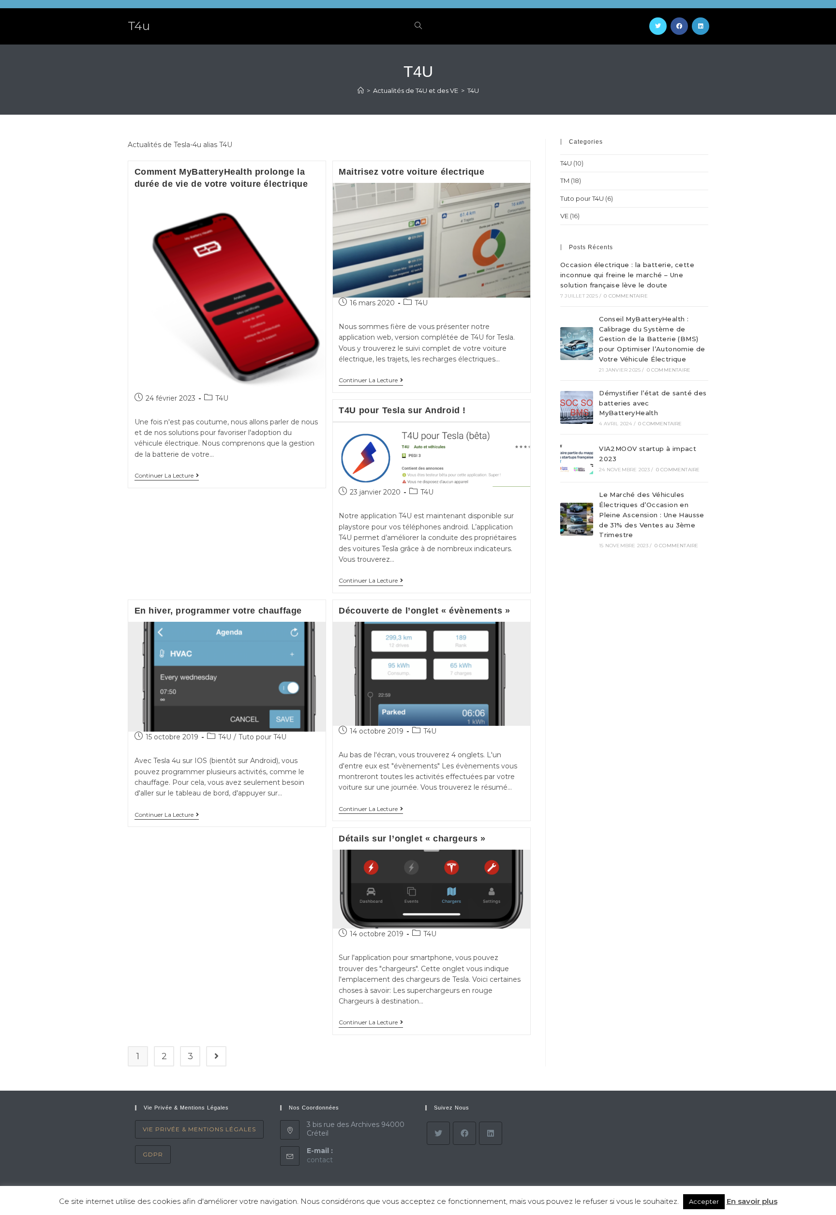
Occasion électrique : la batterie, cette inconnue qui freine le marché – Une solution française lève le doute (627, 275)
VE (564, 216)
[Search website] (418, 26)
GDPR (153, 1154)
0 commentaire (626, 296)
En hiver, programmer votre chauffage (218, 610)
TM (564, 180)
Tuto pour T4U (262, 737)
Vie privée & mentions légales (199, 1129)
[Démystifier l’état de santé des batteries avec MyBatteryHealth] (576, 407)
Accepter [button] (704, 1201)
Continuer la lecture (164, 475)
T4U (221, 398)
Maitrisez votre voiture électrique (411, 172)
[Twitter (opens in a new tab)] (658, 26)
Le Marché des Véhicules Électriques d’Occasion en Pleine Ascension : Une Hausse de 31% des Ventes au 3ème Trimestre (651, 515)
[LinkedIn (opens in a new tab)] (700, 26)
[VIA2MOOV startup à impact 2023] (576, 458)
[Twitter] (438, 1133)
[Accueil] (361, 90)
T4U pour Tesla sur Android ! (402, 410)
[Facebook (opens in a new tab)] (679, 26)
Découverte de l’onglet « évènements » (424, 610)
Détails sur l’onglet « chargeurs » (412, 838)
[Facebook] (464, 1133)
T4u (139, 26)
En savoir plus (752, 1201)
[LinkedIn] (490, 1133)
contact (320, 1159)
